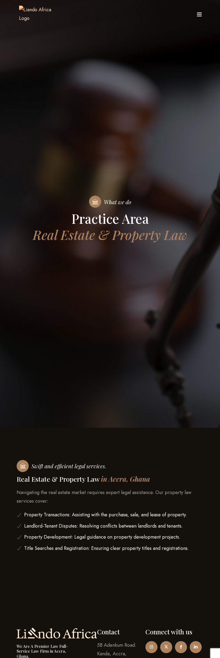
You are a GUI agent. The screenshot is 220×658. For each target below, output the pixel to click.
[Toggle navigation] (199, 15)
